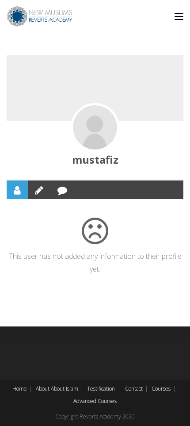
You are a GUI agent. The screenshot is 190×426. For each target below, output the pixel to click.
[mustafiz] (95, 127)
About (42, 388)
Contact (134, 388)
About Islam (64, 388)
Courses (161, 388)
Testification (101, 388)
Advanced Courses (95, 401)
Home (19, 388)
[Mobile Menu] (179, 16)
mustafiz (95, 159)
